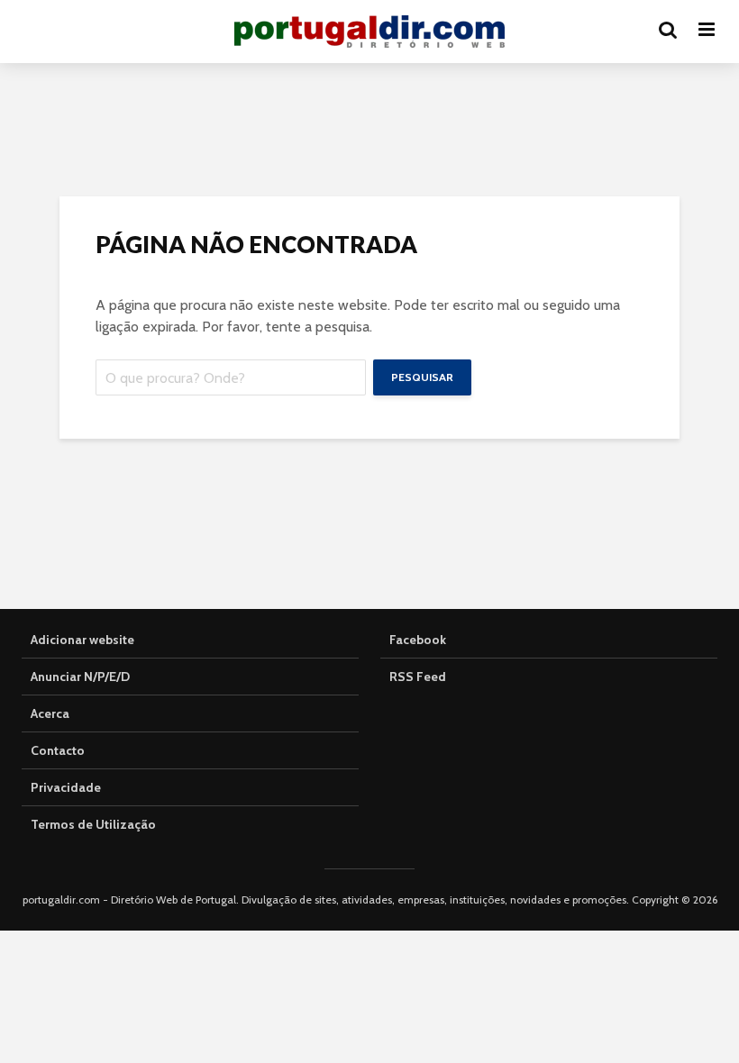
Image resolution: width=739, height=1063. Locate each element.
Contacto (58, 750)
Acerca (50, 713)
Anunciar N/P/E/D (80, 676)
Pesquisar (422, 377)
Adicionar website (82, 639)
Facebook (417, 639)
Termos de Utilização (93, 824)
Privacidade (66, 787)
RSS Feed (417, 676)
